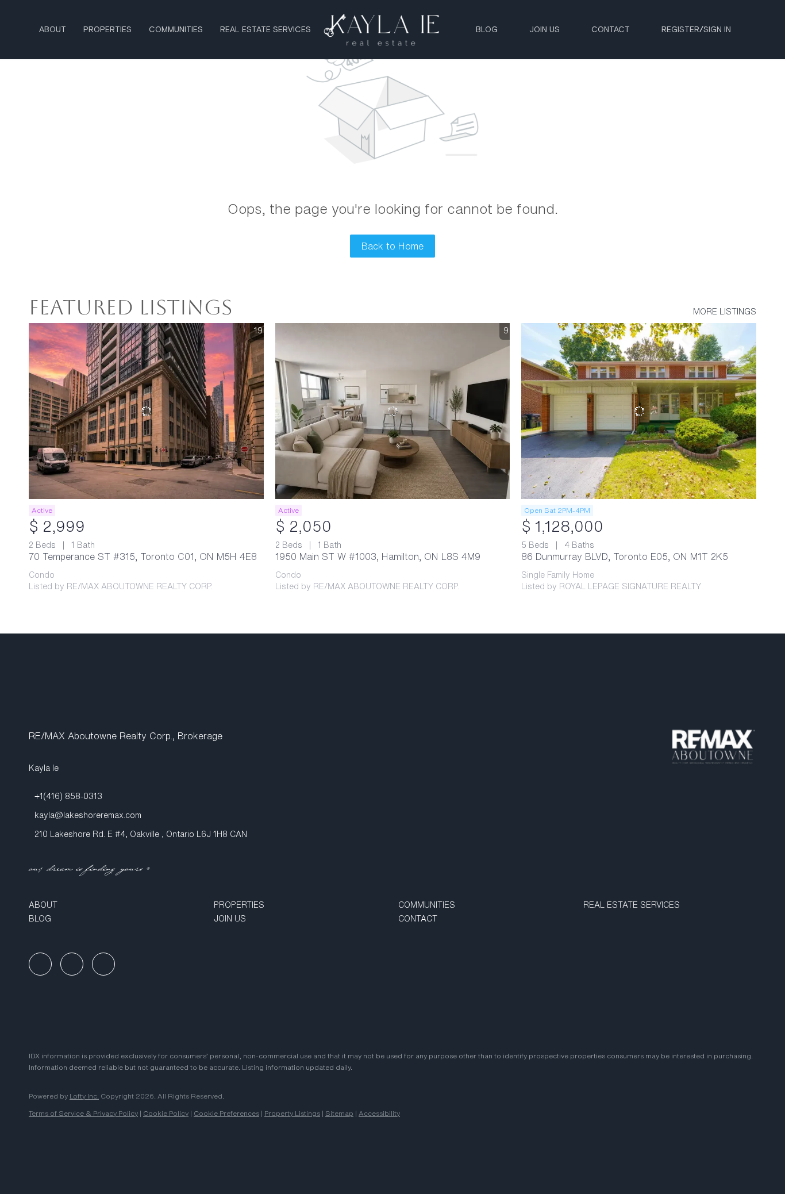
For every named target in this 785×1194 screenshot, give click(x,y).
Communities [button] (176, 30)
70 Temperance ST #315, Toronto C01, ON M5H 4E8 (143, 556)
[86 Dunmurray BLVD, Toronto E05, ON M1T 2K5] (638, 411)
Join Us (544, 30)
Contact (610, 30)
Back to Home (392, 246)
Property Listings (292, 1113)
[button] (115, 905)
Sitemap (339, 1113)
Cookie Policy (165, 1113)
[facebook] (40, 964)
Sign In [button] (717, 30)
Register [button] (680, 30)
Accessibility (379, 1113)
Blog (487, 30)
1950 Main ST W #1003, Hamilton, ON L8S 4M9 (377, 556)
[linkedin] (71, 964)
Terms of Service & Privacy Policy (83, 1113)
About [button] (52, 30)
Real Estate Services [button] (265, 30)
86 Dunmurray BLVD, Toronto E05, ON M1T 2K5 (624, 556)
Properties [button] (107, 30)
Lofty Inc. (84, 1096)
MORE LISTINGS (724, 312)
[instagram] (103, 964)
